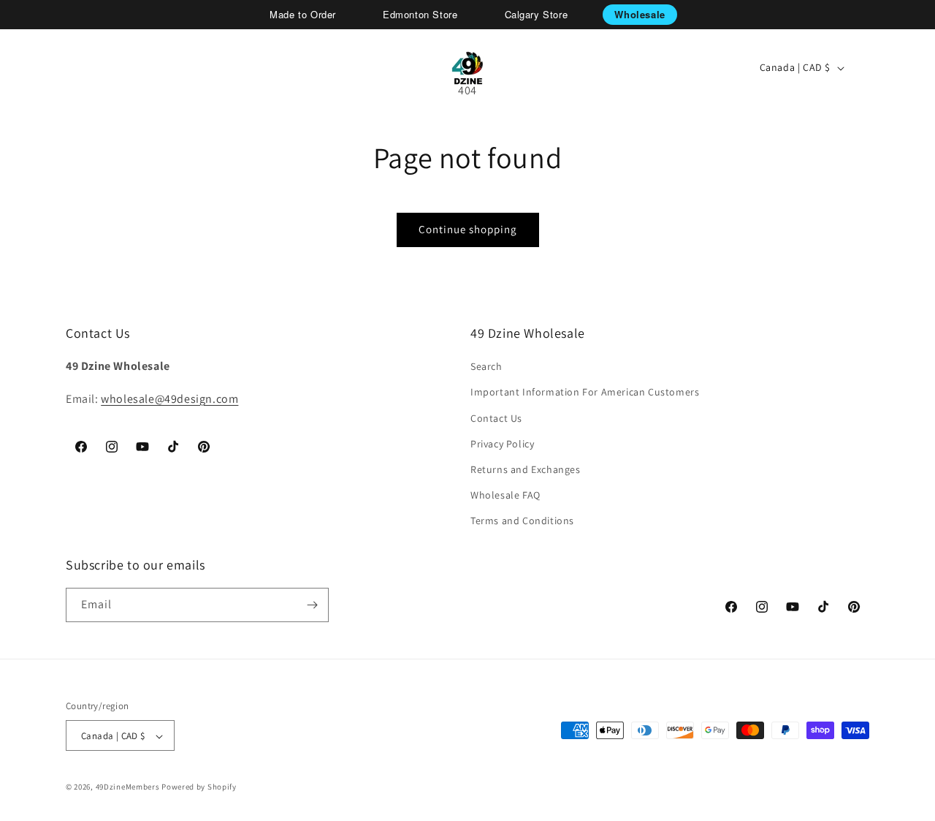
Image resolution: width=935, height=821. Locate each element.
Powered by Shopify (199, 787)
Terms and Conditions (522, 521)
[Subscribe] (312, 605)
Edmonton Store (420, 14)
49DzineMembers (128, 787)
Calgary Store (536, 14)
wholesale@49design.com (169, 398)
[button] (63, 68)
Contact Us (496, 418)
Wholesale (639, 14)
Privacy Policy (502, 443)
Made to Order (303, 14)
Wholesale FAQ (505, 495)
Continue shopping (468, 229)
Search (486, 366)
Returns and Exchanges (525, 469)
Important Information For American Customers (584, 392)
